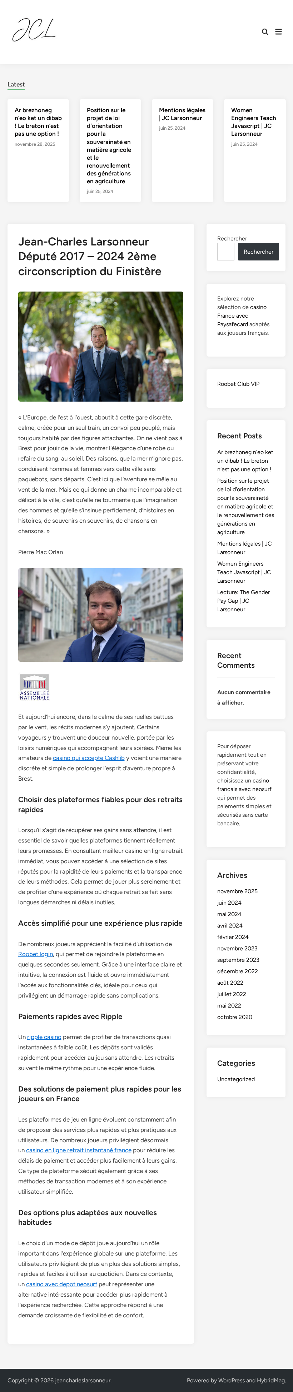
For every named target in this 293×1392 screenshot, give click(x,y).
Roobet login (35, 954)
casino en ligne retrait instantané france (78, 1150)
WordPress (231, 1380)
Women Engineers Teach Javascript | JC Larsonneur (244, 572)
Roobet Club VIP (238, 384)
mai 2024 (229, 914)
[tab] (16, 83)
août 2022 (230, 982)
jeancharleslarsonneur (82, 1380)
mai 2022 (229, 1005)
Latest (16, 84)
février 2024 (233, 937)
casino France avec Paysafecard (242, 316)
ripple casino (44, 1036)
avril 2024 (230, 925)
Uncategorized (236, 1079)
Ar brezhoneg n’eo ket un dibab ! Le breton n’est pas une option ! (245, 461)
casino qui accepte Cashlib (89, 757)
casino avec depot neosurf (61, 1284)
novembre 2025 (237, 891)
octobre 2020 (234, 1017)
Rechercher (232, 238)
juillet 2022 (231, 994)
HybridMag (271, 1380)
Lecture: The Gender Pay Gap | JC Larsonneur (243, 601)
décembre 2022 (237, 971)
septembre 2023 (238, 959)
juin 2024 (229, 902)
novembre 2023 (237, 948)
